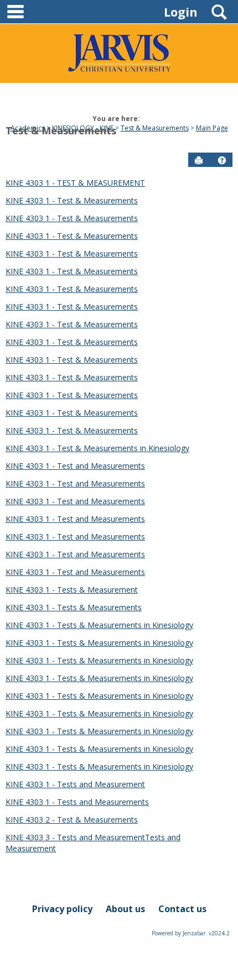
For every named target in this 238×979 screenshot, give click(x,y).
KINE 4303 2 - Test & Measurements (72, 819)
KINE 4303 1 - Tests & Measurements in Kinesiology (99, 625)
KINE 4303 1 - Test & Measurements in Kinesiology (97, 448)
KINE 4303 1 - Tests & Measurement (72, 589)
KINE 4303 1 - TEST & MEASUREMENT (75, 182)
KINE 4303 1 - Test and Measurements (75, 465)
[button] (221, 160)
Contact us (182, 909)
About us (125, 909)
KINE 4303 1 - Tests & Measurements (74, 607)
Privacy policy (62, 909)
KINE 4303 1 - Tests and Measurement (75, 784)
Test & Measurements (61, 130)
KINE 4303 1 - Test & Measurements (72, 200)
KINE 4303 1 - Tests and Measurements (77, 802)
